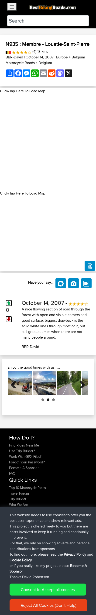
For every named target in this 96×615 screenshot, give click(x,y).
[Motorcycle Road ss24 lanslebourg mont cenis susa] (20, 383)
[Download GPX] (90, 266)
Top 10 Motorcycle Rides (27, 487)
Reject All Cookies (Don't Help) (48, 605)
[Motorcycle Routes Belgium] (8, 51)
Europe (62, 57)
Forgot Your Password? (27, 462)
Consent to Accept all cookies (48, 589)
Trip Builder (17, 499)
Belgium (45, 62)
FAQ (12, 473)
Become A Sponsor (24, 467)
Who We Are (18, 504)
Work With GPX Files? (25, 456)
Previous (15, 383)
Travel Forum (19, 493)
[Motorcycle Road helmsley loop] (44, 383)
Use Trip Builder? (22, 450)
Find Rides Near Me (24, 445)
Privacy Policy (75, 554)
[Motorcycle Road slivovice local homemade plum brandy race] (69, 383)
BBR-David (14, 57)
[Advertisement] (48, 142)
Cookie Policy (21, 560)
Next (80, 383)
